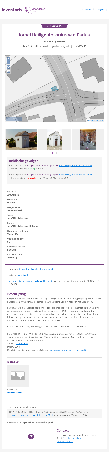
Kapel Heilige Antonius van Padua (75, 165)
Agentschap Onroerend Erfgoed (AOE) (68, 350)
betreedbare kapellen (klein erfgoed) (36, 269)
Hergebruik (102, 9)
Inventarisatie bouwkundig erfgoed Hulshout (30, 281)
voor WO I (23, 275)
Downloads (85, 9)
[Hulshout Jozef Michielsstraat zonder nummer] (54, 139)
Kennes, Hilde (22, 343)
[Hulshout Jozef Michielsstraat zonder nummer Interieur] (88, 139)
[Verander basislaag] (8, 71)
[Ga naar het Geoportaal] (8, 67)
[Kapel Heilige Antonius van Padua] (21, 139)
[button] (52, 153)
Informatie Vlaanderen (95, 120)
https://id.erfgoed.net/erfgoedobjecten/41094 (31, 415)
